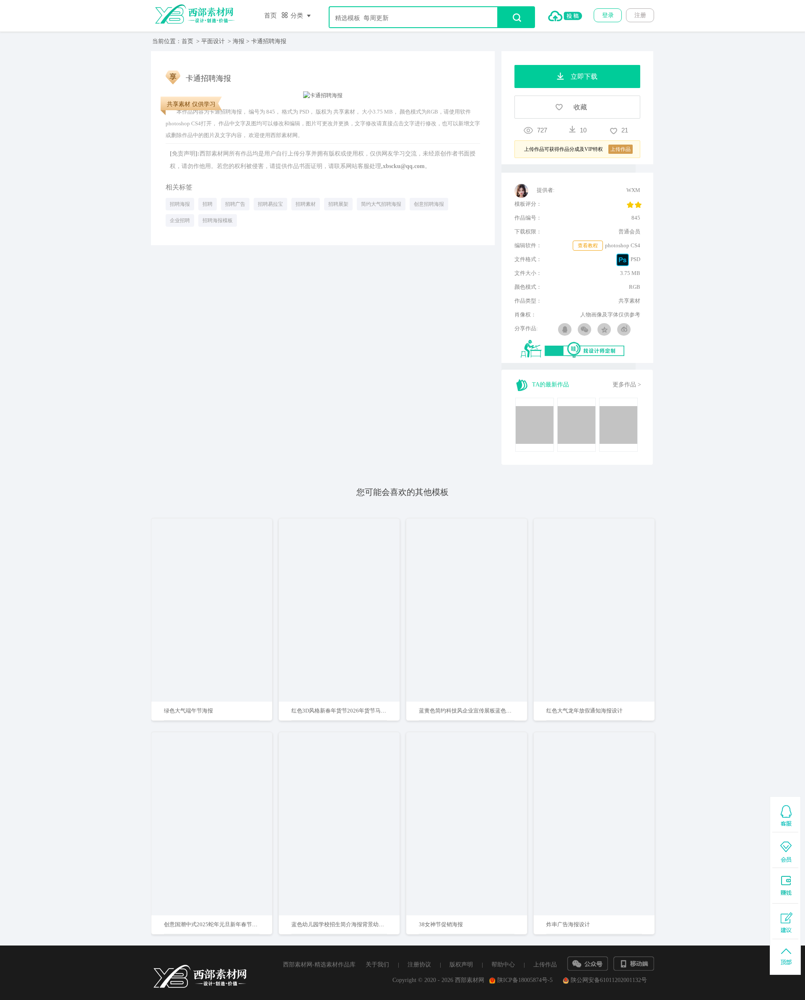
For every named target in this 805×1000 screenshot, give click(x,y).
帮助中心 (503, 964)
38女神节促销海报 (441, 924)
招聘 (208, 204)
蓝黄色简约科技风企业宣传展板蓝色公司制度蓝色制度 (484, 710)
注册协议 (419, 964)
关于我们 (377, 964)
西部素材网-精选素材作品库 (319, 964)
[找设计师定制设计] (580, 349)
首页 (270, 15)
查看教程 (588, 246)
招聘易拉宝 (270, 204)
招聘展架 (338, 204)
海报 (238, 41)
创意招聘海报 (429, 204)
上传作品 (545, 964)
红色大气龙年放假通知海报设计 (584, 710)
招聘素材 (306, 204)
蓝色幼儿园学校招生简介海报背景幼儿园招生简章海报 (356, 924)
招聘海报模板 (218, 220)
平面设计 (213, 41)
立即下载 (223, 583)
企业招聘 (180, 220)
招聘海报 (180, 204)
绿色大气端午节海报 (188, 710)
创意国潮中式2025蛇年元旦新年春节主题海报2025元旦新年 (235, 924)
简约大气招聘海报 (381, 204)
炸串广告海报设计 (568, 924)
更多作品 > (627, 384)
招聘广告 (235, 204)
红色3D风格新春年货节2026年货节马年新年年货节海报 (357, 710)
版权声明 (461, 964)
